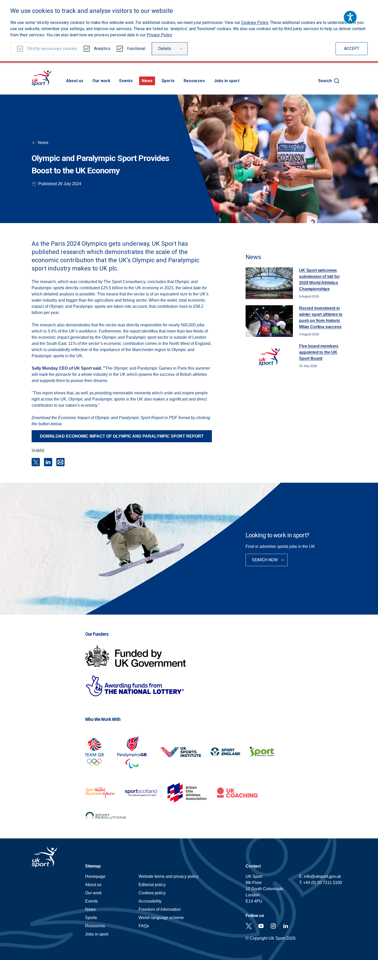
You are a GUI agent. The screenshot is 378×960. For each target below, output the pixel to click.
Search (325, 81)
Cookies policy (152, 893)
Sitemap (93, 866)
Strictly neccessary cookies (52, 48)
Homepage (41, 78)
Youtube (261, 926)
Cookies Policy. (255, 22)
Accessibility (150, 901)
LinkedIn (48, 462)
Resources (194, 80)
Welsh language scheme (161, 917)
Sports (168, 80)
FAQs (144, 926)
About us (74, 80)
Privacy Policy (159, 34)
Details (164, 48)
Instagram (273, 926)
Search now (265, 559)
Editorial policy (152, 884)
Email (60, 462)
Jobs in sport (226, 80)
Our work (101, 80)
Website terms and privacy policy (169, 876)
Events (126, 80)
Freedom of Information (160, 909)
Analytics (102, 48)
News (147, 80)
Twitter (249, 926)
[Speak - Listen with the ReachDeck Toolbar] (350, 17)
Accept (351, 48)
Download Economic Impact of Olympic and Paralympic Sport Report (122, 436)
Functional (136, 48)
